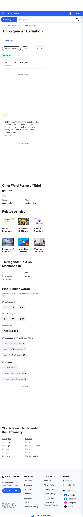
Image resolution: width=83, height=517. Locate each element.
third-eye (28, 442)
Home (4, 25)
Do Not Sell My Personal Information (52, 503)
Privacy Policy (49, 485)
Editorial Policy (49, 489)
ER (13, 319)
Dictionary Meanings (14, 25)
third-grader (29, 452)
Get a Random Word (11, 491)
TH (12, 307)
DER (22, 319)
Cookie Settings (50, 493)
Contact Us (67, 480)
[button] (70, 13)
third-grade (6, 452)
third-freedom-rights (32, 445)
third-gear (6, 449)
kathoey (28, 276)
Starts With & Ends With (14, 343)
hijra (4, 272)
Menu (78, 13)
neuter (27, 272)
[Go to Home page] (11, 13)
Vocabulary (28, 498)
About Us (47, 480)
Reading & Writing (31, 506)
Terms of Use (49, 498)
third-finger (6, 445)
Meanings (9, 40)
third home (6, 442)
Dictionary (7, 19)
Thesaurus (28, 485)
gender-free (6, 279)
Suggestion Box (69, 485)
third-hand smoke (31, 456)
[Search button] (78, 19)
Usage (26, 502)
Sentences (28, 489)
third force (28, 438)
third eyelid (6, 438)
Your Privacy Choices (44, 516)
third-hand (6, 456)
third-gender (11, 331)
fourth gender (7, 276)
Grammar (27, 493)
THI (21, 307)
